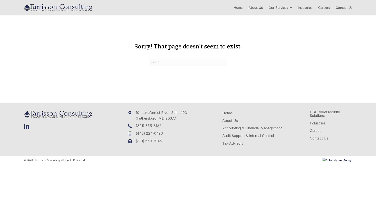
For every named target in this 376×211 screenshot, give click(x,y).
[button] (27, 126)
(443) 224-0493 (149, 133)
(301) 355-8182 (148, 126)
